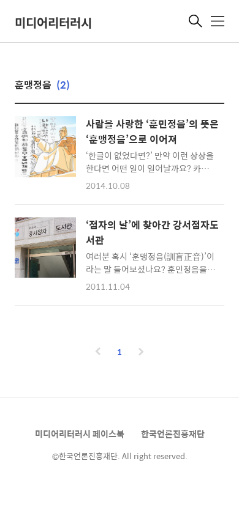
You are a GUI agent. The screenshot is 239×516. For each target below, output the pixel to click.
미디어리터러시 (53, 22)
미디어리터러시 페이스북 (79, 433)
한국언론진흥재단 (173, 433)
